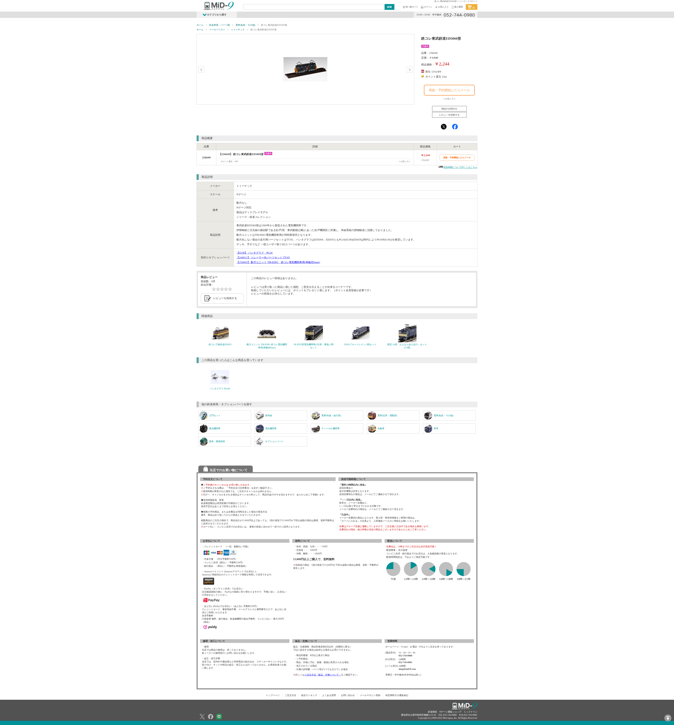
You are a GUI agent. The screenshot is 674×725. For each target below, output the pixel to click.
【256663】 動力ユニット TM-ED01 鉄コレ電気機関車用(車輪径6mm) (278, 262)
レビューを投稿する (225, 298)
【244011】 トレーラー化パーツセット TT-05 (263, 257)
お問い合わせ (348, 695)
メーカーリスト (217, 29)
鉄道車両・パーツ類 (219, 25)
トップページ (273, 695)
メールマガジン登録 (370, 695)
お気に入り (443, 7)
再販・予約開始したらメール (449, 90)
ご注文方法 (290, 695)
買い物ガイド (411, 7)
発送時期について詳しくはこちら (460, 167)
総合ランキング (309, 695)
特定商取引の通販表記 (396, 695)
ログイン (428, 7)
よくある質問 (329, 695)
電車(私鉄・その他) (245, 25)
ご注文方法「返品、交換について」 (323, 674)
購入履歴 (458, 7)
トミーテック (238, 29)
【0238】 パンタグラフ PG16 (254, 252)
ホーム (200, 25)
